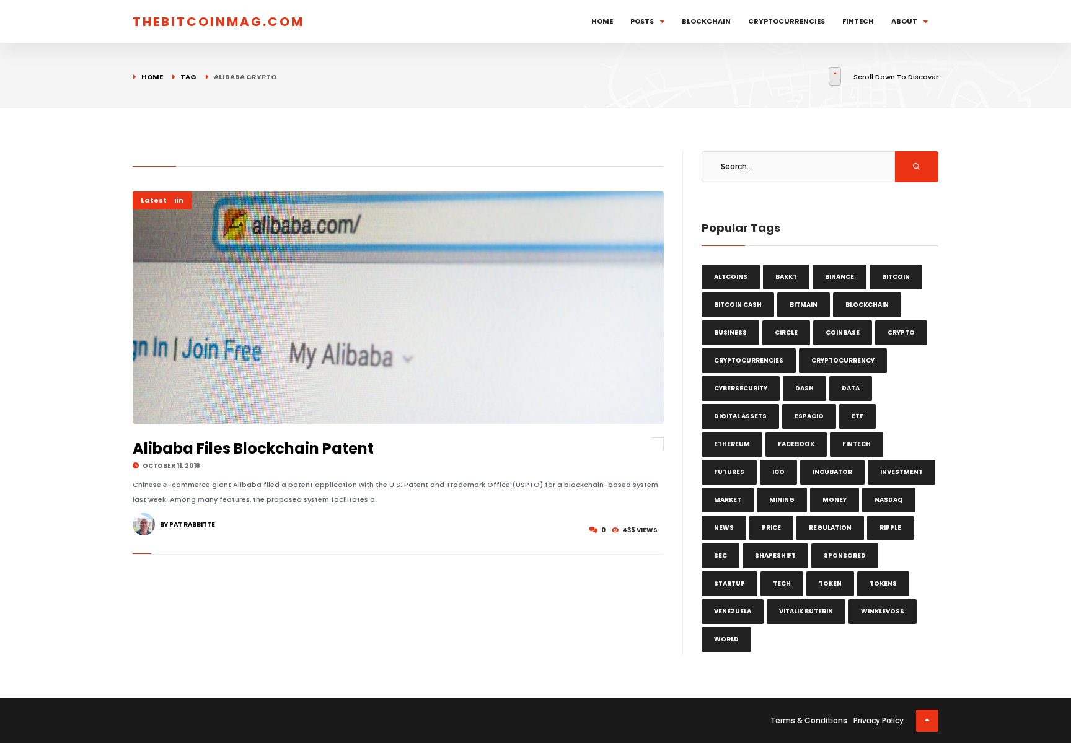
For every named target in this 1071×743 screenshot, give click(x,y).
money (834, 499)
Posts (642, 21)
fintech (856, 444)
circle (786, 332)
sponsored (845, 555)
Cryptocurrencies (786, 21)
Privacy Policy (878, 720)
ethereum (732, 444)
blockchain (867, 304)
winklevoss (882, 611)
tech (782, 583)
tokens (883, 583)
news (724, 527)
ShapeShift (775, 555)
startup (729, 583)
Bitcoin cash (738, 304)
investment (901, 472)
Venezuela (732, 611)
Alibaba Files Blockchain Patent (253, 448)
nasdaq (889, 499)
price (771, 527)
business (730, 332)
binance (839, 276)
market (727, 499)
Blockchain (706, 21)
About (904, 21)
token (830, 583)
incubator (832, 472)
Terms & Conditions (808, 720)
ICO (778, 472)
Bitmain (804, 304)
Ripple (890, 527)
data (851, 388)
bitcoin (896, 276)
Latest (154, 200)
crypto (901, 332)
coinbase (843, 332)
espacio (809, 416)
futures (729, 472)
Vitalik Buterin (806, 611)
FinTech (858, 21)
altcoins (730, 276)
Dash (804, 388)
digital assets (740, 416)
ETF (857, 416)
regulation (830, 527)
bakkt (786, 276)
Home (602, 21)
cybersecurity (740, 388)
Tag (188, 77)
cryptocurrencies (748, 360)
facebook (796, 444)
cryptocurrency (843, 360)
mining (782, 499)
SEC (720, 555)
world (726, 639)
